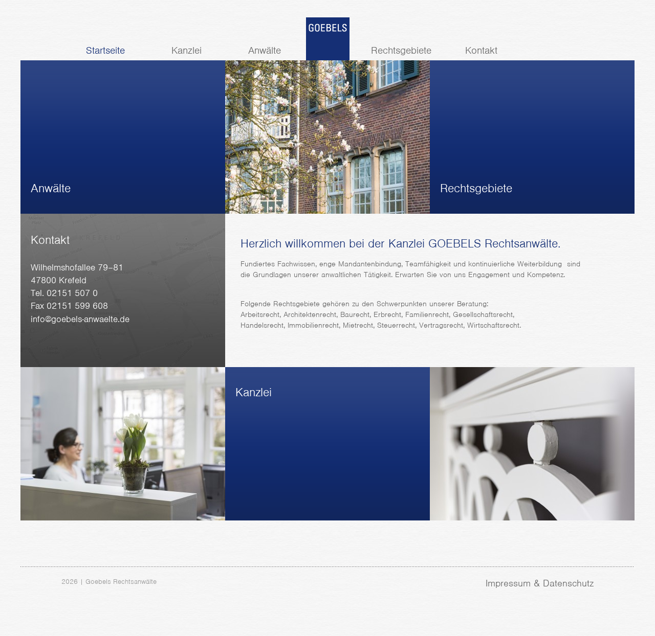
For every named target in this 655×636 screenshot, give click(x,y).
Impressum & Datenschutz (540, 583)
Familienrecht (427, 314)
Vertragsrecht (441, 325)
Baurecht (354, 314)
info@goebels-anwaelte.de (80, 319)
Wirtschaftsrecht (493, 325)
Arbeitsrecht (260, 314)
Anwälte (264, 50)
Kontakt (481, 50)
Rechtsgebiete (401, 50)
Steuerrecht (396, 325)
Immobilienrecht (313, 325)
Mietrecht (358, 325)
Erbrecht (387, 314)
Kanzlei (186, 50)
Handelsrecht (262, 325)
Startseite (105, 50)
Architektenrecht (309, 314)
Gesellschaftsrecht (483, 314)
